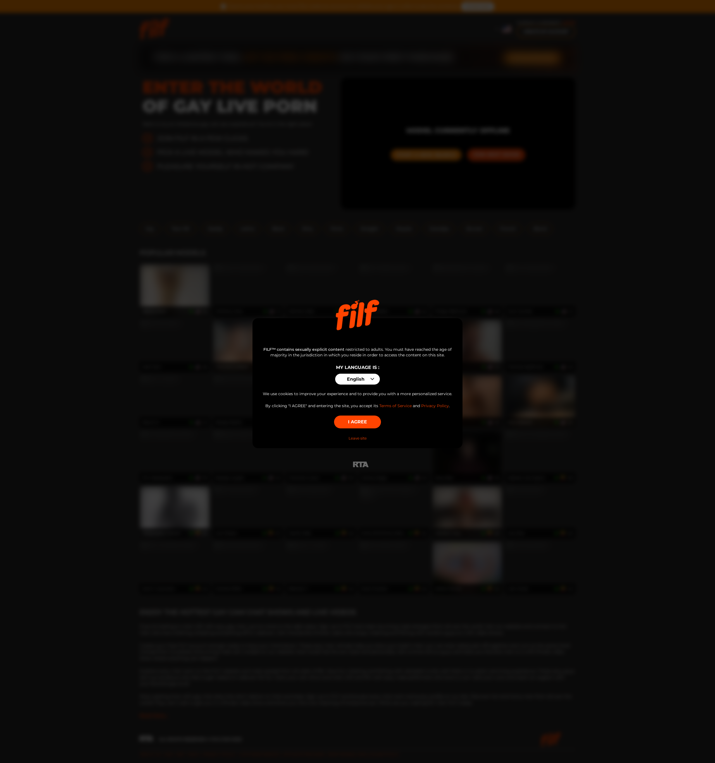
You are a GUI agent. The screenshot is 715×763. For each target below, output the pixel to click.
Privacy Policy (435, 405)
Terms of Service (395, 405)
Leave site (358, 438)
